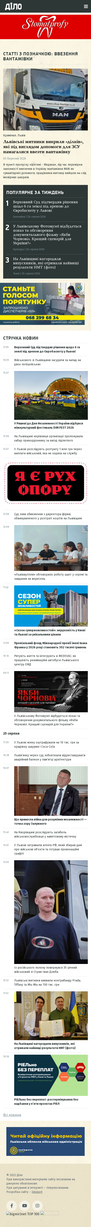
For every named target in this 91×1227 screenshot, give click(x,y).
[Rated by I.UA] (49, 1214)
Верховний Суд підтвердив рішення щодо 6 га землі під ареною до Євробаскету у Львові (45, 206)
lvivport (37, 1192)
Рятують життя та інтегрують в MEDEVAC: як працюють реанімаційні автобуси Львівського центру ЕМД (46, 660)
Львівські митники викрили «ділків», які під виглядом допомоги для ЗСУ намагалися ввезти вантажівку (43, 147)
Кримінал (9, 135)
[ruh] (45, 504)
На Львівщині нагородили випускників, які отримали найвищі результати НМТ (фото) (46, 263)
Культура (18, 249)
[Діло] (13, 6)
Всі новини (12, 1115)
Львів (21, 135)
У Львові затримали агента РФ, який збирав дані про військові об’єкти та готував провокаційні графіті (48, 849)
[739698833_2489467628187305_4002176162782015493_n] (45, 38)
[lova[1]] (45, 1155)
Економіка (19, 216)
